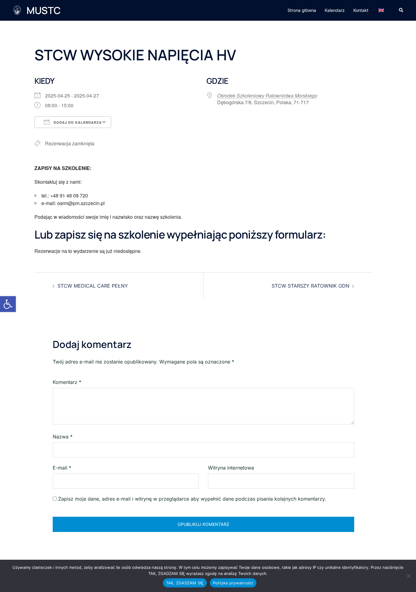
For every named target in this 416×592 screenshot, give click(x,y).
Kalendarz (335, 10)
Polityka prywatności (233, 582)
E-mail (62, 468)
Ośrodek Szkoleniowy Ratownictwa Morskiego (267, 95)
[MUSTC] (17, 10)
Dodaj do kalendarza (77, 122)
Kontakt (360, 10)
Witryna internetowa (231, 468)
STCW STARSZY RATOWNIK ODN (310, 286)
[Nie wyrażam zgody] (408, 576)
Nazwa (62, 437)
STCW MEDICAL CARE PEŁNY (93, 286)
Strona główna (301, 10)
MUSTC (43, 10)
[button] (8, 304)
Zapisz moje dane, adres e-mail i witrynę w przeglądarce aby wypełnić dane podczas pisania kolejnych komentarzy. (192, 499)
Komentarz (67, 382)
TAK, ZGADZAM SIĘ (185, 582)
